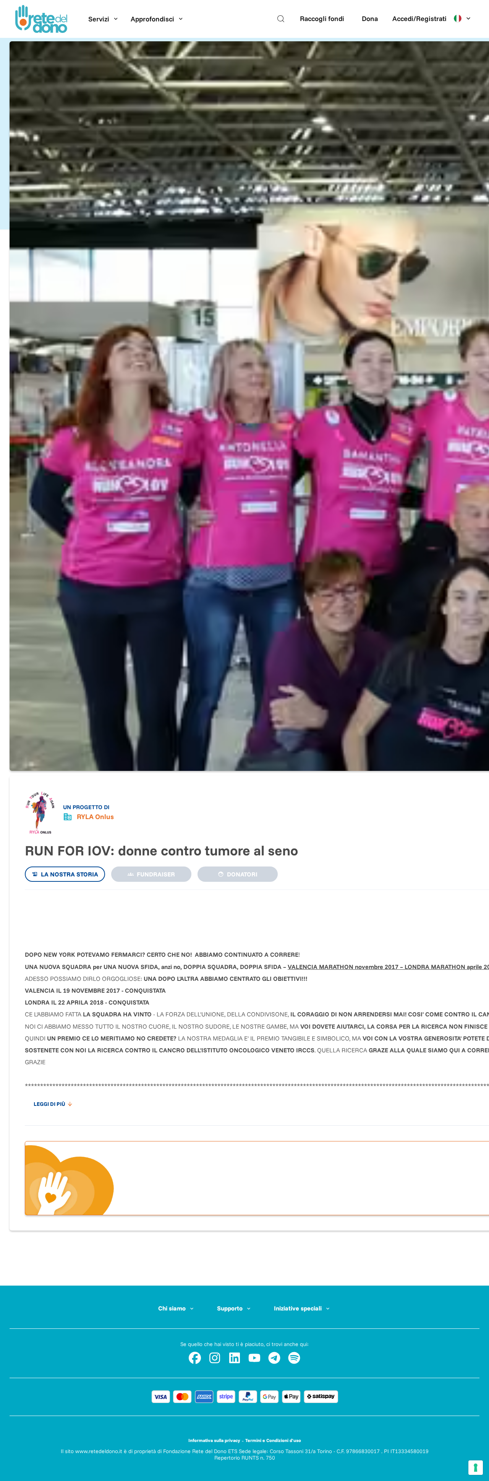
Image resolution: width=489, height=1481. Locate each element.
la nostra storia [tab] (69, 874)
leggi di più (49, 1104)
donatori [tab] (242, 874)
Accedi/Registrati (419, 18)
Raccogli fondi (322, 18)
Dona (370, 18)
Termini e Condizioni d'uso (273, 1440)
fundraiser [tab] (156, 874)
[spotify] (294, 1358)
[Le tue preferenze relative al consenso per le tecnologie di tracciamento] (475, 1467)
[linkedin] (234, 1358)
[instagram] (214, 1358)
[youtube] (254, 1358)
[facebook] (194, 1358)
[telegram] (274, 1358)
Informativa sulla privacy (214, 1440)
